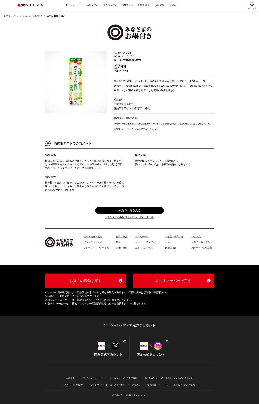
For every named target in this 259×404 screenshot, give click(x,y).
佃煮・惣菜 (122, 236)
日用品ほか (171, 247)
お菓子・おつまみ (201, 242)
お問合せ (136, 385)
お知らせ (173, 5)
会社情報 (142, 5)
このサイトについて (73, 385)
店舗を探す (92, 5)
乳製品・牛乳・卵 (174, 236)
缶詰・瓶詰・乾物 (144, 247)
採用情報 (159, 5)
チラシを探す (110, 5)
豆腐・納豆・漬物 (93, 236)
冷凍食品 (196, 236)
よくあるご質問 (117, 385)
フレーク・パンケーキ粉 (96, 247)
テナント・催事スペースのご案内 (179, 385)
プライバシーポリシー (92, 378)
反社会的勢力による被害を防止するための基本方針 (168, 378)
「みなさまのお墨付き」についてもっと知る (129, 217)
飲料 (118, 242)
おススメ (126, 5)
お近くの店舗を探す (85, 281)
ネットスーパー (73, 5)
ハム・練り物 (141, 236)
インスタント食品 (93, 242)
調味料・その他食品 (202, 247)
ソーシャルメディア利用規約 (123, 378)
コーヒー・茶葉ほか (145, 242)
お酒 (167, 242)
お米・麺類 (122, 247)
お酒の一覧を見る (129, 210)
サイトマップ (96, 385)
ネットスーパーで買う (173, 281)
